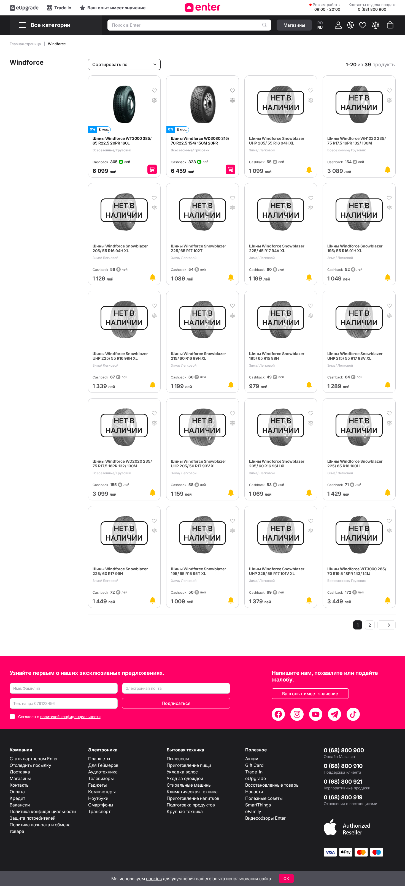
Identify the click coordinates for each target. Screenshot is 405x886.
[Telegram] (334, 714)
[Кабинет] (338, 25)
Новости (254, 791)
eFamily (253, 811)
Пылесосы (178, 758)
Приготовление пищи (189, 765)
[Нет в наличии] (309, 169)
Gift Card (254, 765)
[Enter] (202, 7)
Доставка (20, 772)
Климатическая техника (192, 791)
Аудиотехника (103, 772)
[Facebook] (278, 714)
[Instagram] (297, 714)
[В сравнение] (154, 99)
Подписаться (176, 703)
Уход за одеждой (185, 778)
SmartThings (258, 805)
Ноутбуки (98, 798)
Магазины (20, 778)
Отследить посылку (30, 765)
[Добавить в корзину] (152, 169)
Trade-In (254, 772)
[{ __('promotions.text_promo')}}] (350, 25)
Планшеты (99, 758)
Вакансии (20, 805)
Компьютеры (102, 791)
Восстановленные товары (272, 785)
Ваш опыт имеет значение (310, 693)
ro (320, 22)
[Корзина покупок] (390, 25)
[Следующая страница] (386, 624)
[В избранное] (154, 90)
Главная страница (26, 44)
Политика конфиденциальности (43, 811)
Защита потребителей (32, 818)
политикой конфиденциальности (70, 716)
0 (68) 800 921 (343, 781)
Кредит (17, 798)
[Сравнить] (375, 25)
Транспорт (99, 811)
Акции (251, 758)
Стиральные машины (189, 785)
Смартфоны (100, 805)
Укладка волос (182, 772)
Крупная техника (185, 811)
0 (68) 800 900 (344, 750)
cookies (154, 878)
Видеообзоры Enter (265, 818)
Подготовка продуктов (191, 805)
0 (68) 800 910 (343, 766)
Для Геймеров (103, 765)
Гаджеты (97, 785)
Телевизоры (101, 778)
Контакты (19, 785)
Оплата (17, 791)
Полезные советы (264, 798)
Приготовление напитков (193, 798)
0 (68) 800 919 (343, 797)
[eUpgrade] (24, 7)
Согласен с (59, 716)
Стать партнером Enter (34, 758)
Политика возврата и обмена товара (40, 828)
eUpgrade (255, 778)
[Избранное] (362, 25)
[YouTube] (315, 714)
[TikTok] (353, 714)
